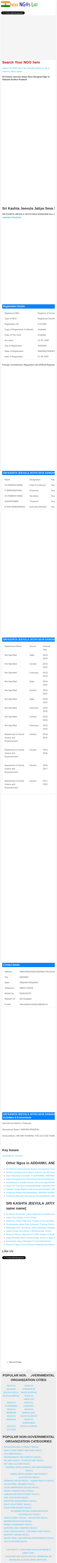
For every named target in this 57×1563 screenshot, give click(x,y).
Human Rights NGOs (42, 1481)
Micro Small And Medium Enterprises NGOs (28, 1538)
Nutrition (19, 1156)
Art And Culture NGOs (16, 1464)
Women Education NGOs (17, 1521)
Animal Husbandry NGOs (17, 1524)
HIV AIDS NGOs (11, 1460)
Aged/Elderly (8, 1156)
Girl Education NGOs (15, 1497)
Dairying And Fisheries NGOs (20, 1528)
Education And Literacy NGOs (20, 1447)
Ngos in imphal (11, 1396)
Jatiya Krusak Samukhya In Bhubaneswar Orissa (28, 1231)
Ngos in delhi (11, 1392)
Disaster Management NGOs (20, 1501)
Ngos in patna (29, 1392)
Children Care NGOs (37, 1531)
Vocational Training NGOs (19, 1484)
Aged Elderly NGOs (15, 1518)
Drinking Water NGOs (16, 1481)
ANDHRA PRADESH (11, 217)
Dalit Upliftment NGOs (17, 1504)
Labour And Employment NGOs (21, 1494)
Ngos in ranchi (28, 1426)
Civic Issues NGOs (14, 1531)
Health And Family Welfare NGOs (22, 1450)
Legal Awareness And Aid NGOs (21, 1487)
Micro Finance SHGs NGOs (18, 1491)
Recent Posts (15, 1362)
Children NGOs (12, 1454)
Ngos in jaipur (28, 1416)
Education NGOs (37, 1518)
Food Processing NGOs (17, 1508)
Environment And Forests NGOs (22, 1457)
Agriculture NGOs (32, 1460)
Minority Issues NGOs (16, 1535)
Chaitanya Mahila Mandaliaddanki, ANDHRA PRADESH (31, 1192)
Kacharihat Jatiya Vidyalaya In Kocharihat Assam (28, 1241)
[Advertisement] (28, 35)
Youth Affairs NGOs (15, 1541)
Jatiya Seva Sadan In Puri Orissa (21, 1217)
